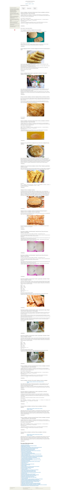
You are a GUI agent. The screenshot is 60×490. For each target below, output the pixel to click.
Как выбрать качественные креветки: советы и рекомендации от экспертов (31, 459)
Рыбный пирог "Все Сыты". (25, 462)
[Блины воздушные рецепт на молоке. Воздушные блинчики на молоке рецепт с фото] (35, 57)
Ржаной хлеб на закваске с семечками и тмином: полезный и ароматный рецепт (31, 447)
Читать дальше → (22, 70)
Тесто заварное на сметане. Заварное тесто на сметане (31, 30)
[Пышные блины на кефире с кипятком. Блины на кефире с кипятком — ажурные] (35, 409)
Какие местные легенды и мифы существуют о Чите (28, 449)
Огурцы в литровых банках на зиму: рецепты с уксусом (29, 471)
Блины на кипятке (35, 8)
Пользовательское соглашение (27, 487)
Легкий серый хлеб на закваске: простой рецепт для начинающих (30, 469)
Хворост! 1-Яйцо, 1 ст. (24, 463)
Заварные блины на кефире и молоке (28, 189)
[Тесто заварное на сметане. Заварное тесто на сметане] (35, 37)
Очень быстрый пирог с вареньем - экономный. (28, 467)
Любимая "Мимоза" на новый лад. (25, 446)
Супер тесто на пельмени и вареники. (26, 451)
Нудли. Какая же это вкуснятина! (26, 460)
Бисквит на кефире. (24, 465)
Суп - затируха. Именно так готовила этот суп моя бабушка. (29, 457)
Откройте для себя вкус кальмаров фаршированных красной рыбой (30, 479)
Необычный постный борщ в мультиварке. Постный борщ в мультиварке (31, 483)
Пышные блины (29, 8)
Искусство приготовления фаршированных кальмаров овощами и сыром (31, 480)
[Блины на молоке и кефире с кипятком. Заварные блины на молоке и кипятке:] (35, 109)
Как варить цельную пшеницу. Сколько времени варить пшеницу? (30, 485)
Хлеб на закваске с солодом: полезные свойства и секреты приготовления (30, 450)
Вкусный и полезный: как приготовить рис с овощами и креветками (30, 474)
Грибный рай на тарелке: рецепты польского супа (28, 476)
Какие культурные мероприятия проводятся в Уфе (28, 453)
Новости (29, 3)
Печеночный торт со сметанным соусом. (27, 452)
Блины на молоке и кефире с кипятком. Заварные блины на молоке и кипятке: (35, 96)
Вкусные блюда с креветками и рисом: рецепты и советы (29, 475)
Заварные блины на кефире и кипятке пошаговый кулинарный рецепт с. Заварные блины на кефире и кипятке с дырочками (34, 211)
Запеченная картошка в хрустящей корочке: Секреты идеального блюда (31, 458)
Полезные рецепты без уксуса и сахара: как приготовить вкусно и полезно (31, 472)
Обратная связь (37, 487)
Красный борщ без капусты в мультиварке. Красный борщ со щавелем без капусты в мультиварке (34, 484)
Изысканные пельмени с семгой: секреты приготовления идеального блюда (14, 14)
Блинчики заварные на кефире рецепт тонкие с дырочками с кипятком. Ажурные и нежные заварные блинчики (34, 392)
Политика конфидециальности (25, 488)
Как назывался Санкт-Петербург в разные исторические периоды (29, 448)
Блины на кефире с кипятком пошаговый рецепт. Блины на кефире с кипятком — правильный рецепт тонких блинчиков (35, 366)
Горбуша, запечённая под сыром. (26, 464)
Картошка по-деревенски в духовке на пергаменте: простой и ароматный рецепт (32, 455)
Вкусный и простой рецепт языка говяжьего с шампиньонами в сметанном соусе (14, 17)
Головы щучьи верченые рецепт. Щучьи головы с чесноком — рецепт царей (14, 20)
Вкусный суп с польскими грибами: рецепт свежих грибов (29, 477)
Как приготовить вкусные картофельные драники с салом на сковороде (31, 461)
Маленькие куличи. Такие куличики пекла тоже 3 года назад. (29, 445)
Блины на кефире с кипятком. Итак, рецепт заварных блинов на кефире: (34, 380)
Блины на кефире (23, 8)
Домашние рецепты (30, 1)
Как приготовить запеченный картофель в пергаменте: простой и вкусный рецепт (32, 456)
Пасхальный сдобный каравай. (25, 444)
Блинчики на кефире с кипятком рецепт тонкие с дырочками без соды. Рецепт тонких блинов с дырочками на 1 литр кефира (35, 310)
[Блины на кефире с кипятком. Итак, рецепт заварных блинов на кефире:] (35, 382)
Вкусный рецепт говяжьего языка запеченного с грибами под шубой (30, 481)
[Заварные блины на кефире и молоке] (35, 202)
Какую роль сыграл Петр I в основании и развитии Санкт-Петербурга (30, 466)
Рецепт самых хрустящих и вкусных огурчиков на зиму (29, 470)
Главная (26, 3)
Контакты (23, 487)
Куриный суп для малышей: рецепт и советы (27, 482)
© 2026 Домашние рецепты (12, 487)
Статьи (33, 3)
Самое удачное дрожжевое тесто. (26, 454)
